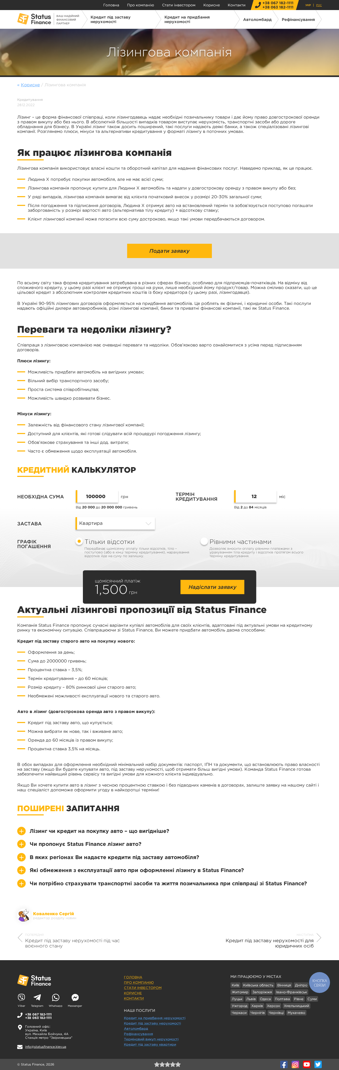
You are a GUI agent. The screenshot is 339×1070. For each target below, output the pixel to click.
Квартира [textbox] (90, 523)
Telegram (37, 1005)
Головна (111, 5)
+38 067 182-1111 (277, 3)
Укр (308, 5)
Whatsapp (56, 1005)
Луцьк (237, 999)
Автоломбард (257, 19)
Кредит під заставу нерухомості (111, 19)
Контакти (237, 5)
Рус (319, 5)
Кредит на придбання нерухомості (187, 19)
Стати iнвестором (178, 5)
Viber (21, 1005)
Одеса (265, 999)
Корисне (211, 5)
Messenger (75, 1005)
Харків (257, 1006)
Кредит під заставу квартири (150, 1044)
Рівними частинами (256, 548)
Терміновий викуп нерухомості (151, 1039)
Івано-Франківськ (291, 992)
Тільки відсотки (136, 548)
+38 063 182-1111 (277, 7)
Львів (251, 999)
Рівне (299, 999)
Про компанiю (140, 5)
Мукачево (296, 1013)
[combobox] (115, 523)
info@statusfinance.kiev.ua (45, 1047)
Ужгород (239, 1006)
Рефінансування (298, 19)
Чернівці (276, 1013)
